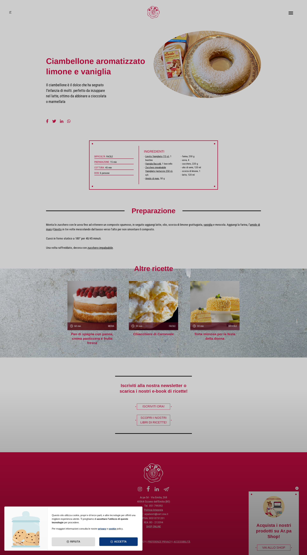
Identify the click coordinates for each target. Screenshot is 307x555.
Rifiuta (75, 541)
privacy (102, 528)
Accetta (120, 541)
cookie (112, 528)
